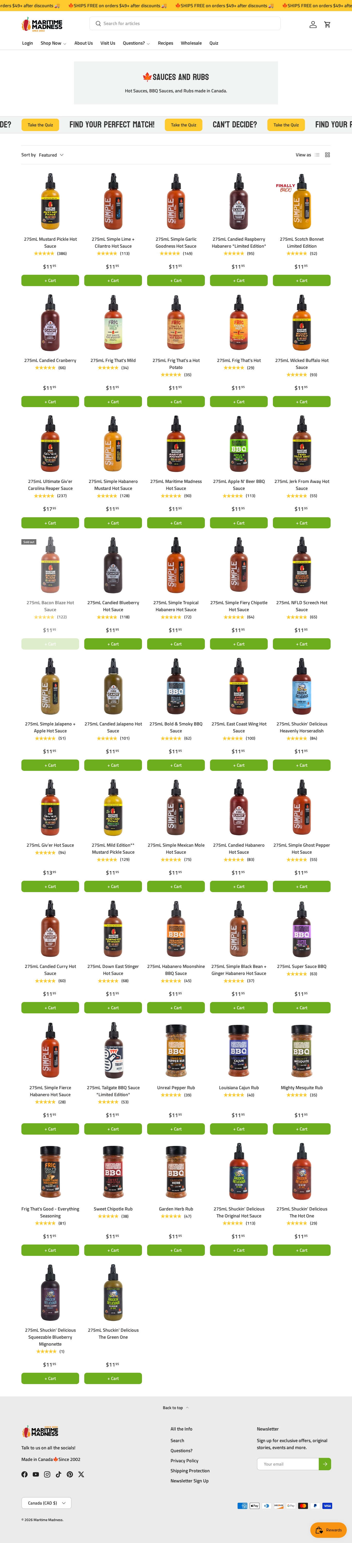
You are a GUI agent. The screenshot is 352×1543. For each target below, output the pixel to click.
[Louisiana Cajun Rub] (239, 1050)
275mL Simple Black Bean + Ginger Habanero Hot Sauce (238, 970)
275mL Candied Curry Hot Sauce (50, 970)
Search (177, 1440)
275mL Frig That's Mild (113, 360)
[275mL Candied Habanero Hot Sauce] (239, 807)
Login (27, 42)
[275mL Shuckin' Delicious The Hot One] (302, 1171)
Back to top (173, 1407)
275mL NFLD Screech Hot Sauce (301, 606)
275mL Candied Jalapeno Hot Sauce (113, 727)
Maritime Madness (48, 1519)
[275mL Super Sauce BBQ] (302, 929)
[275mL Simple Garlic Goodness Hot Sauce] (176, 201)
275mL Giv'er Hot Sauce (50, 845)
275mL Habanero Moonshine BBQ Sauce (176, 970)
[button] (327, 24)
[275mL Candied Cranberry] (50, 323)
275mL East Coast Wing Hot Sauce (239, 727)
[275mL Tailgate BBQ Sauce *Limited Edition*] (113, 1050)
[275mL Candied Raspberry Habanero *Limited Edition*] (239, 201)
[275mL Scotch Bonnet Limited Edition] (302, 201)
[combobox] (185, 23)
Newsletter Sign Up (190, 1480)
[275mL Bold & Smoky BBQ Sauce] (176, 686)
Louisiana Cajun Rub (239, 1087)
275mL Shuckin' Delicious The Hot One (301, 1212)
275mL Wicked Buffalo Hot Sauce (302, 364)
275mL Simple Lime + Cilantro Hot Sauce (113, 242)
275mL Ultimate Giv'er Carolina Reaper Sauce (50, 485)
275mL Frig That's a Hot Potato (176, 364)
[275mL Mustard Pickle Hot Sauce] (50, 201)
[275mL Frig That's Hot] (239, 323)
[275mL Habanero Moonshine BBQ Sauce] (176, 929)
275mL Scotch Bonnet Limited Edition (302, 242)
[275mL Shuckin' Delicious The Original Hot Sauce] (239, 1171)
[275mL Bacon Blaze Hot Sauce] (50, 565)
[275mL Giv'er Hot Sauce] (50, 807)
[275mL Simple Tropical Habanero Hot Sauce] (176, 565)
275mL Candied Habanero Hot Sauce (239, 848)
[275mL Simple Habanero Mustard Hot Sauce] (113, 444)
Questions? (134, 42)
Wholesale (191, 42)
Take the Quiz (153, 125)
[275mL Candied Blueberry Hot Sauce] (113, 565)
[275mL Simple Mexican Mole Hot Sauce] (176, 807)
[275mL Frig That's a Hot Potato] (176, 323)
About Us (83, 42)
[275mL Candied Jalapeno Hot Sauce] (113, 686)
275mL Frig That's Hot (239, 360)
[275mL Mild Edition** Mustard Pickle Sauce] (113, 807)
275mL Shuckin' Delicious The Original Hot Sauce (239, 1212)
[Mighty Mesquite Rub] (302, 1050)
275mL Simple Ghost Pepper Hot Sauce (301, 848)
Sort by (28, 154)
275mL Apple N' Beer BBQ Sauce (239, 485)
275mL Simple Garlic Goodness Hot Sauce (176, 242)
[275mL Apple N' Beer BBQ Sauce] (239, 444)
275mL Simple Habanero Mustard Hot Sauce (113, 485)
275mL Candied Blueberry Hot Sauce (113, 606)
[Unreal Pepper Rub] (176, 1050)
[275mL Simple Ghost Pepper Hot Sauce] (302, 807)
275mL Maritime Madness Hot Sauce (176, 485)
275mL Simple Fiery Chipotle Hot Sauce (238, 606)
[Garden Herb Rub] (176, 1171)
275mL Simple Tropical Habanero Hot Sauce (176, 606)
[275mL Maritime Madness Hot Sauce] (176, 444)
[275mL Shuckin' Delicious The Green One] (113, 1292)
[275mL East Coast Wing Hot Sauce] (239, 686)
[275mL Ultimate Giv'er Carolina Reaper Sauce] (50, 444)
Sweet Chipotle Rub (113, 1208)
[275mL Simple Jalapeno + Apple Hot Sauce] (50, 686)
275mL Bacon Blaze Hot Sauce (50, 606)
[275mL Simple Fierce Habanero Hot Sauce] (50, 1050)
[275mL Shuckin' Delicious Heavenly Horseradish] (302, 686)
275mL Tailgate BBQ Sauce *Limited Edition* (113, 1091)
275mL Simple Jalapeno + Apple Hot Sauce (50, 727)
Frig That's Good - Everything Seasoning (50, 1212)
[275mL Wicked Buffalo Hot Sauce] (302, 323)
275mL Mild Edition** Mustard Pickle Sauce (113, 848)
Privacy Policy (184, 1460)
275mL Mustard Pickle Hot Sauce (50, 242)
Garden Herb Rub (176, 1208)
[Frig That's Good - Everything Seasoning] (50, 1171)
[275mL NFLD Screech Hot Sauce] (302, 565)
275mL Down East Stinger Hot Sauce (113, 970)
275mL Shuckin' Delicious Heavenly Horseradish (301, 727)
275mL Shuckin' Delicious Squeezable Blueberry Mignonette (50, 1337)
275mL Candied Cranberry (50, 360)
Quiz (213, 42)
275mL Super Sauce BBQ (301, 966)
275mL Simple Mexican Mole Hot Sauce (176, 848)
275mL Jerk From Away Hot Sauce (301, 485)
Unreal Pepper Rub (176, 1087)
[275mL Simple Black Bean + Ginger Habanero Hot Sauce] (239, 929)
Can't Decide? (204, 125)
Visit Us (107, 42)
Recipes (165, 42)
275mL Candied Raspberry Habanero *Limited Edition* (239, 242)
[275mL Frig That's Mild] (113, 323)
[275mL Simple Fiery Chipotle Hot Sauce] (239, 565)
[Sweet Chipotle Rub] (113, 1171)
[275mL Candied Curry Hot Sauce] (50, 929)
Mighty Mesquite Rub (302, 1087)
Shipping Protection (190, 1470)
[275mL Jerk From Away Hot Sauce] (302, 444)
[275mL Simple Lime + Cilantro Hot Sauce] (113, 201)
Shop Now (51, 42)
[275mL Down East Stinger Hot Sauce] (113, 929)
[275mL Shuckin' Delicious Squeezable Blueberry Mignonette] (50, 1292)
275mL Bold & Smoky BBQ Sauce (176, 727)
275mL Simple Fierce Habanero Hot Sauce (50, 1091)
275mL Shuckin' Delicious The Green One (113, 1333)
